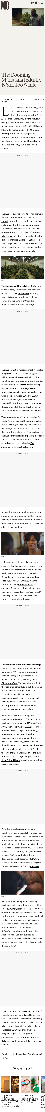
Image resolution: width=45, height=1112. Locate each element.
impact (4, 221)
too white (34, 866)
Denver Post (11, 730)
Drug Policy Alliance (10, 760)
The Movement (35, 1054)
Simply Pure (19, 570)
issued (24, 848)
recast (34, 243)
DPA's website (24, 938)
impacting (29, 436)
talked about (7, 236)
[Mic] (5, 5)
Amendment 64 (25, 584)
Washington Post (29, 388)
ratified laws (23, 293)
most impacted (30, 141)
